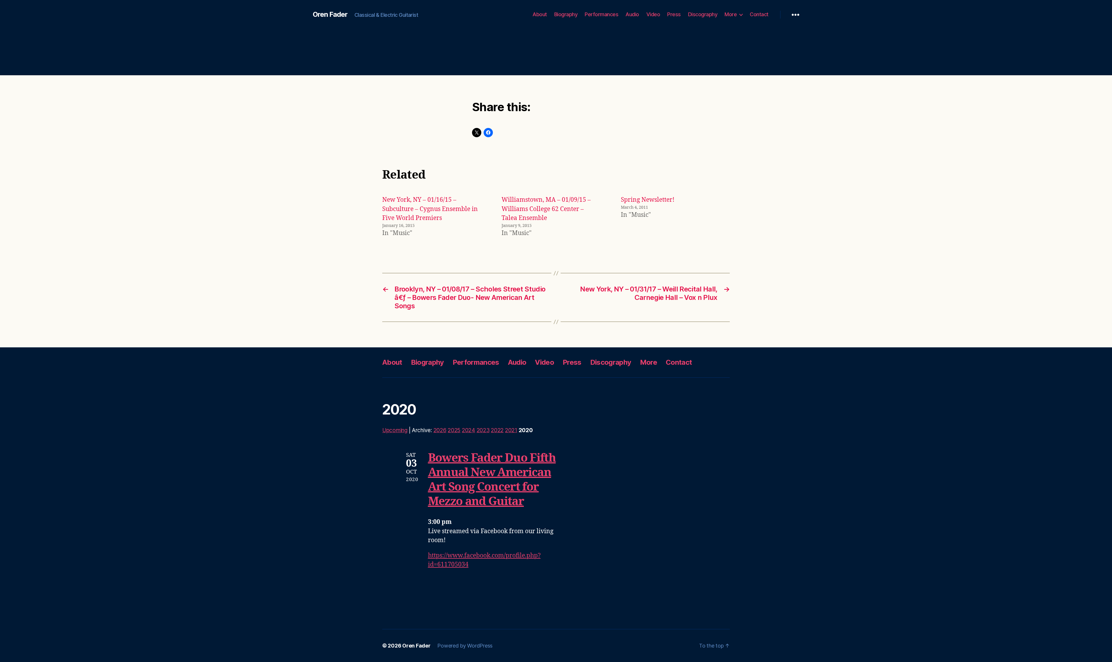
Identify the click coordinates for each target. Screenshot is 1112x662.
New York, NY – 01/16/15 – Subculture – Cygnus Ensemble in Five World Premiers (430, 209)
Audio (632, 14)
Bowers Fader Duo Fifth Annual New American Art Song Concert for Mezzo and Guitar (492, 480)
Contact (759, 14)
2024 (468, 430)
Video (653, 14)
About (540, 14)
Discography (703, 14)
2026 (440, 430)
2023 (483, 430)
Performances (601, 14)
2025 (454, 430)
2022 (497, 430)
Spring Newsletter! (647, 200)
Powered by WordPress (465, 646)
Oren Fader (330, 14)
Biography (566, 14)
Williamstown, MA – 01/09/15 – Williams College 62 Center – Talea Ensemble (546, 209)
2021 (511, 430)
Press (674, 14)
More (731, 14)
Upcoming (394, 430)
